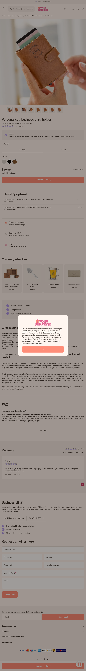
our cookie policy (36, 343)
